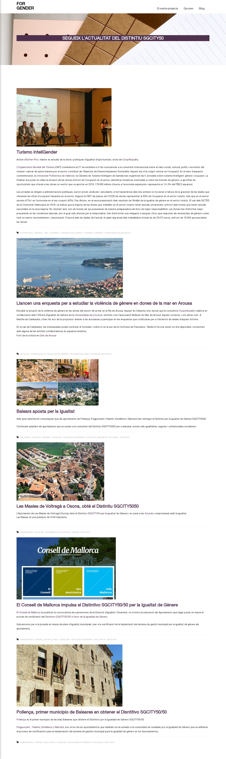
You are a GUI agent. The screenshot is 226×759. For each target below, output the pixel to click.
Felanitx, (36, 727)
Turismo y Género (93, 233)
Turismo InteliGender (37, 151)
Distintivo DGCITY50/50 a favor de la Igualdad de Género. (77, 616)
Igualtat (90, 437)
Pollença (113, 437)
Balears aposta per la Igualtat (46, 411)
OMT (46, 233)
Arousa (24, 354)
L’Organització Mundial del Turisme (35, 167)
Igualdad (57, 437)
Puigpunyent (23, 727)
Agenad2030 (26, 742)
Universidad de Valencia (118, 233)
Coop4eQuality (187, 310)
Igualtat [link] (111, 513)
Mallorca (99, 639)
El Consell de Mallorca (28, 612)
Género (38, 233)
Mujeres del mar (79, 354)
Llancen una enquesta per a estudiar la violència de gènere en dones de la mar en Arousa (104, 303)
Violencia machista (100, 354)
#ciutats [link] (149, 513)
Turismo (54, 233)
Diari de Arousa (48, 335)
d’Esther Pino (31, 159)
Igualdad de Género (58, 354)
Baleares (25, 437)
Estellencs (47, 727)
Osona (75, 532)
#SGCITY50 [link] (93, 513)
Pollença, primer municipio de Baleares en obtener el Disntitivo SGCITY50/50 (92, 711)
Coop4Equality (130, 159)
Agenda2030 (26, 532)
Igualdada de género (79, 742)
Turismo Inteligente (71, 233)
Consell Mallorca (44, 742)
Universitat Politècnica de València (55, 175)
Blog (201, 8)
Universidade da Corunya (88, 315)
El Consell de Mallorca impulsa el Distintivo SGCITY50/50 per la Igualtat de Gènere (97, 604)
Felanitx (36, 437)
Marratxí (102, 437)
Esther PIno (26, 233)
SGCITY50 (124, 437)
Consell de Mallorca (46, 639)
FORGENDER (25, 6)
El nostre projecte (167, 8)
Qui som (188, 8)
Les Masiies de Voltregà (58, 532)
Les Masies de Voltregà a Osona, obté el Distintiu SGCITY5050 (78, 506)
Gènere (46, 437)
